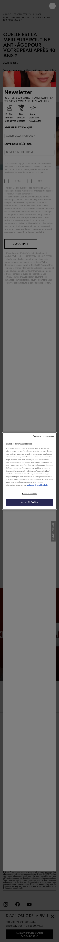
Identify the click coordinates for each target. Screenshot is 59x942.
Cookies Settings (29, 494)
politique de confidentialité (37, 485)
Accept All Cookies (29, 502)
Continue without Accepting (43, 436)
